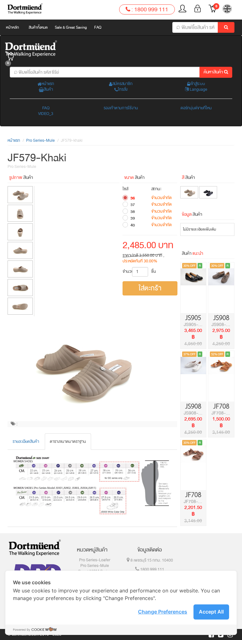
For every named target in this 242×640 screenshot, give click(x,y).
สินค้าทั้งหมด (38, 28)
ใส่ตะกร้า (150, 288)
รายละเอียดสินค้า (26, 441)
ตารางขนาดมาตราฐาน (68, 441)
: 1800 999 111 (149, 9)
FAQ (97, 28)
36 (132, 198)
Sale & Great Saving (71, 28)
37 (132, 205)
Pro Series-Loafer (94, 560)
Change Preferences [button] (162, 612)
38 (132, 212)
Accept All (211, 612)
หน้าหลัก (12, 28)
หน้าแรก (14, 140)
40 (132, 225)
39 (132, 218)
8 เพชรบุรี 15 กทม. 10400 (151, 560)
